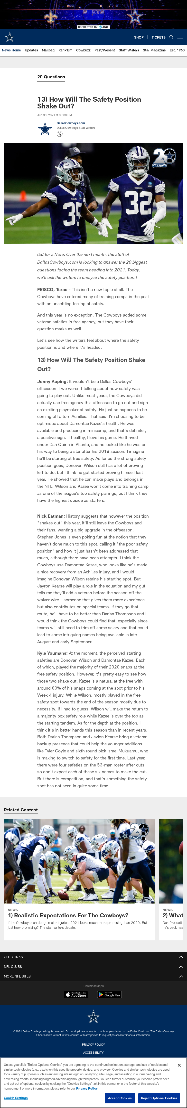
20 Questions (51, 76)
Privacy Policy (93, 1044)
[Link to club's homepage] (10, 35)
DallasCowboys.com (71, 123)
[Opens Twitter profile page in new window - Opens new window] (60, 134)
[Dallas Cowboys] (93, 1017)
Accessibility (93, 1052)
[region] (93, 1083)
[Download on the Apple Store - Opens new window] (76, 995)
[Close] (179, 1065)
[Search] (171, 37)
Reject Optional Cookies (159, 1098)
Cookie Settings (16, 1098)
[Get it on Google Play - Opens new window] (109, 997)
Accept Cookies (120, 1098)
